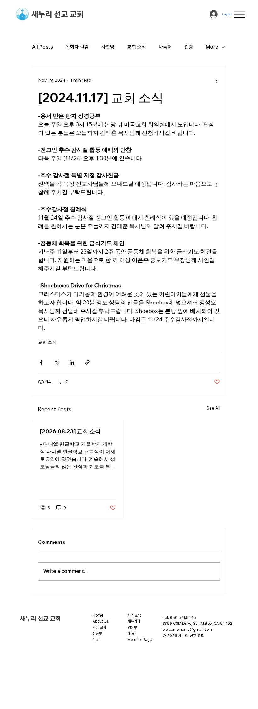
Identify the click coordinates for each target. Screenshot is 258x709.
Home (98, 615)
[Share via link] (87, 362)
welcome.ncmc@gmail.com (187, 629)
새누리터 (133, 621)
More (212, 47)
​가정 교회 (99, 627)
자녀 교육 (134, 615)
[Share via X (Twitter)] (56, 362)
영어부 (132, 627)
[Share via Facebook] (41, 362)
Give (131, 633)
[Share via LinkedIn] (72, 362)
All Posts (42, 47)
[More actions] (216, 80)
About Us (101, 621)
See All (213, 408)
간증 (188, 47)
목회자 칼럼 (77, 47)
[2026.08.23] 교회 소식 (70, 431)
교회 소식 (136, 47)
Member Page (139, 639)
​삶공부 (97, 633)
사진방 (108, 47)
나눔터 (165, 47)
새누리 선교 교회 (57, 14)
